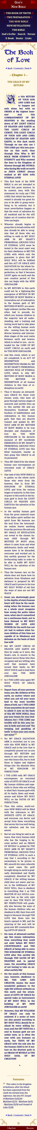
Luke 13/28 (8, 1107)
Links (28, 38)
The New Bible (18, 21)
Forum (31, 33)
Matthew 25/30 (11, 1104)
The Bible (18, 29)
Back (8, 68)
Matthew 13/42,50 (13, 1098)
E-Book (10, 38)
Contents (18, 68)
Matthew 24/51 (26, 1101)
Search (21, 33)
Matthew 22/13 (10, 1101)
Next (28, 68)
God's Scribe (9, 33)
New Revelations (18, 25)
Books (19, 38)
